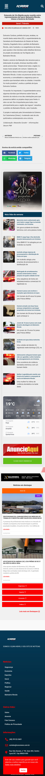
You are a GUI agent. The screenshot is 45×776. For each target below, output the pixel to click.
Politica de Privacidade (13, 724)
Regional (8, 687)
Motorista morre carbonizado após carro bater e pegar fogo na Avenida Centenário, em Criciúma (29, 222)
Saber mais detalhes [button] (13, 765)
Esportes (8, 675)
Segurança (9, 667)
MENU (6, 8)
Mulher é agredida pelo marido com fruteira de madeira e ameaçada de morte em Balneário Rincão (28, 376)
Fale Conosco (10, 720)
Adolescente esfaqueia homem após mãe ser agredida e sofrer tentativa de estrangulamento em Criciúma (29, 357)
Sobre (7, 712)
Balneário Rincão (11, 695)
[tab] (22, 490)
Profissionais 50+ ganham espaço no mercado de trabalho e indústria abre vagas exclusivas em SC (22, 517)
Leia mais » (6, 529)
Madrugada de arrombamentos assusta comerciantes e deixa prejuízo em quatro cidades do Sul (28, 273)
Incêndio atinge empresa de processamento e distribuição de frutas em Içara (28, 254)
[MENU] (6, 6)
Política (7, 683)
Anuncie (8, 716)
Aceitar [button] (23, 770)
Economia (8, 671)
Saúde (7, 691)
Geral (18, 23)
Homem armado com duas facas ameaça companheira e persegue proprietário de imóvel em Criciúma (28, 308)
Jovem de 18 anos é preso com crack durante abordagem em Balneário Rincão (29, 325)
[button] (42, 6)
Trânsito (25, 23)
